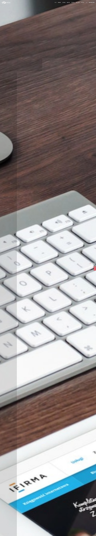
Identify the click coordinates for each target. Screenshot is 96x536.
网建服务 (59, 2)
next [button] (92, 509)
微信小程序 (78, 2)
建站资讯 (68, 2)
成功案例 (63, 2)
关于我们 (82, 2)
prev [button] (84, 509)
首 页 (55, 2)
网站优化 (72, 2)
